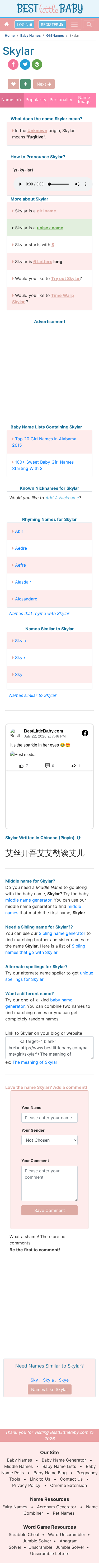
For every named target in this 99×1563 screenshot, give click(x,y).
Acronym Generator (56, 1506)
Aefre (20, 565)
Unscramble (40, 1547)
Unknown (37, 130)
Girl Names (55, 36)
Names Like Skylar (49, 1389)
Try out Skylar (65, 278)
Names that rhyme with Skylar (39, 613)
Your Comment (35, 1160)
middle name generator (28, 900)
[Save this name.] (13, 84)
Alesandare (26, 598)
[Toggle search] (89, 24)
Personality (60, 99)
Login (23, 24)
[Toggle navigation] (74, 24)
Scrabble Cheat (24, 1534)
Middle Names (18, 1466)
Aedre (21, 548)
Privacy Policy (26, 1485)
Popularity (36, 99)
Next (42, 84)
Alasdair (23, 582)
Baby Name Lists (59, 1466)
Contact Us (71, 1479)
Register (50, 24)
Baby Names (30, 36)
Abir (19, 531)
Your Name (31, 1107)
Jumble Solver (37, 1540)
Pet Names (63, 1513)
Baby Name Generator (64, 1460)
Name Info (11, 99)
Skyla (20, 640)
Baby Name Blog (50, 1472)
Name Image (84, 100)
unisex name (50, 227)
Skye (20, 657)
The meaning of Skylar (34, 1062)
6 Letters (42, 261)
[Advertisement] (49, 374)
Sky (18, 674)
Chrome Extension (68, 1485)
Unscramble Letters (49, 1553)
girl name (46, 210)
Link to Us (40, 1479)
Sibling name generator (62, 933)
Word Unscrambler (66, 1534)
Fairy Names (14, 1506)
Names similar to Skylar (32, 695)
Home (10, 36)
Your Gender (33, 1130)
